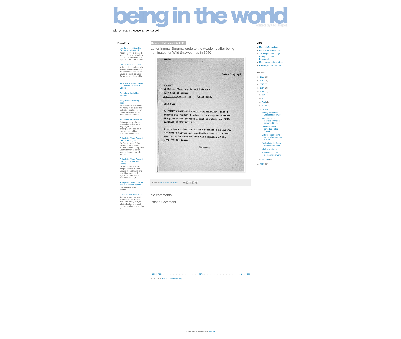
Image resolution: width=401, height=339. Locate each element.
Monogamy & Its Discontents (271, 62)
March (265, 106)
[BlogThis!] (187, 182)
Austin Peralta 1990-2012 (131, 195)
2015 (262, 84)
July (264, 95)
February (266, 109)
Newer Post (156, 274)
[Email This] (184, 182)
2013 (262, 91)
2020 (262, 77)
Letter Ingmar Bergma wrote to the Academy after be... (272, 137)
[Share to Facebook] (193, 182)
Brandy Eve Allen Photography (266, 58)
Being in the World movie (270, 50)
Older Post (245, 274)
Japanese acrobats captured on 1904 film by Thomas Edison (132, 85)
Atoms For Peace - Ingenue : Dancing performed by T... (271, 121)
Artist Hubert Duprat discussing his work (271, 154)
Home (201, 274)
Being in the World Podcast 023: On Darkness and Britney (131, 161)
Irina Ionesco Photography (131, 119)
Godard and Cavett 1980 (130, 64)
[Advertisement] (126, 263)
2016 (262, 80)
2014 (262, 88)
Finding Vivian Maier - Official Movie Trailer (271, 114)
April (264, 102)
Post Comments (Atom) (172, 278)
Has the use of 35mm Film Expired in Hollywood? (131, 49)
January (265, 159)
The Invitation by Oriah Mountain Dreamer (271, 144)
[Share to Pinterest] (196, 182)
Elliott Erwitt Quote (269, 149)
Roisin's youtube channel (270, 65)
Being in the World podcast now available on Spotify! (131, 183)
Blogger (212, 331)
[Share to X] (190, 182)
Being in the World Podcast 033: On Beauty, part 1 (131, 139)
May (264, 98)
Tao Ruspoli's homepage (269, 54)
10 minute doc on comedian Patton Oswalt (270, 129)
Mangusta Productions (268, 47)
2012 (262, 164)
